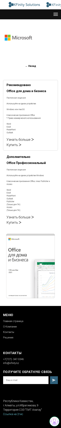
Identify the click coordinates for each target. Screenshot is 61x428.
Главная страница (13, 321)
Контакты (8, 332)
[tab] (26, 115)
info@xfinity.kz (11, 363)
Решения (8, 337)
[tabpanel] (30, 266)
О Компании (10, 326)
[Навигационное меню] (55, 14)
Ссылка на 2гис (13, 414)
